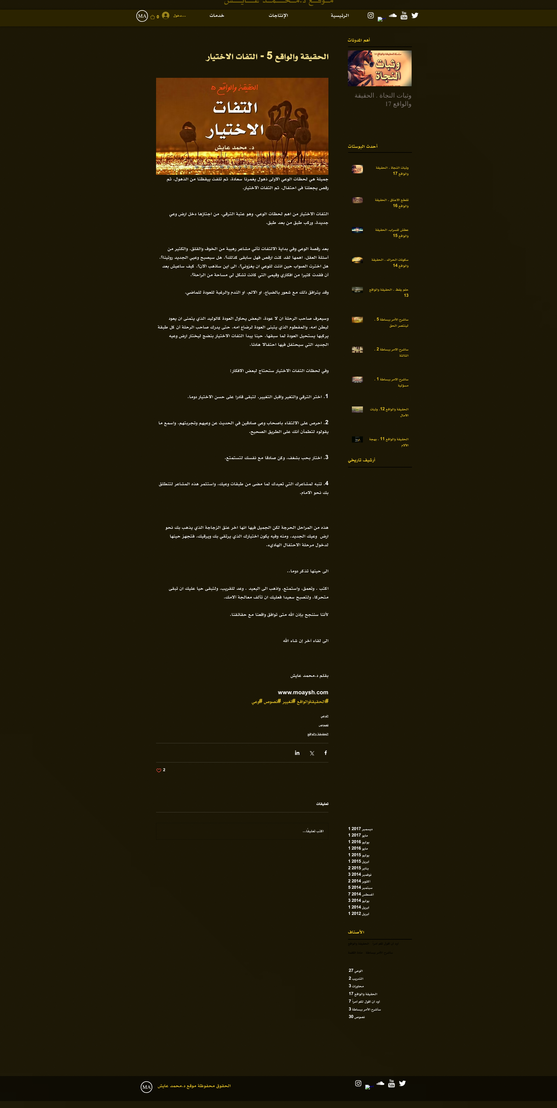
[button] (158, 17)
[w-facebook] (382, 21)
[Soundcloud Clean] (393, 15)
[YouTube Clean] (404, 15)
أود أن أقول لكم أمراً (385, 944)
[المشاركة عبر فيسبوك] (325, 753)
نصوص (323, 725)
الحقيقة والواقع (318, 734)
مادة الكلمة (355, 953)
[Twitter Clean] (415, 15)
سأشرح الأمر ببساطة (379, 953)
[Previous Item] (402, 68)
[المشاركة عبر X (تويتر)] (311, 753)
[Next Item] (357, 68)
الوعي (324, 716)
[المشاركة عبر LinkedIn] (297, 753)
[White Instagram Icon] (371, 15)
